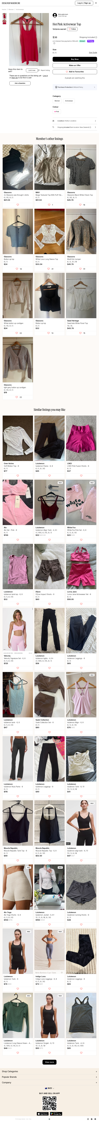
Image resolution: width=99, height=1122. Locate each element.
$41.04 (7, 200)
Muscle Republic (11, 848)
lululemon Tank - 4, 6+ (76, 1043)
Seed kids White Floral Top (77, 323)
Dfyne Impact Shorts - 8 (45, 594)
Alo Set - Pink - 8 (10, 530)
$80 (37, 727)
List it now (31, 70)
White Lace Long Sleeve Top (47, 259)
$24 (5, 264)
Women (11, 9)
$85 (69, 1048)
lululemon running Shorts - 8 (78, 915)
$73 (39, 984)
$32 (37, 328)
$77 (5, 471)
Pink (57, 111)
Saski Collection (42, 720)
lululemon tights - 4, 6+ (44, 658)
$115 (6, 792)
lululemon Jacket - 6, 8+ (45, 915)
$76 (71, 727)
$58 (37, 663)
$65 (69, 663)
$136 (6, 535)
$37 (69, 471)
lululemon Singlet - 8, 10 (45, 1043)
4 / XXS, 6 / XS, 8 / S (44, 533)
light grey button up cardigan (15, 387)
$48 (69, 920)
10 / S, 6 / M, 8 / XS (43, 917)
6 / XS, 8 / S (8, 197)
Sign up (87, 3)
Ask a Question (20, 83)
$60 (37, 599)
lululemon (40, 463)
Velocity (7, 656)
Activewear (20, 9)
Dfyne (38, 592)
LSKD (69, 463)
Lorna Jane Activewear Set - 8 (79, 594)
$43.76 (70, 328)
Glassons (8, 192)
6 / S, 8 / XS (40, 468)
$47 (5, 727)
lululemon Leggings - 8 (76, 658)
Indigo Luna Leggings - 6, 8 (46, 979)
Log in (80, 3)
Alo (5, 527)
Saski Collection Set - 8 (45, 722)
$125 (6, 663)
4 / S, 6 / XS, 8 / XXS (75, 1046)
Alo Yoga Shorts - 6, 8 (12, 915)
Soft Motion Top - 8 (11, 466)
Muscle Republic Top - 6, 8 (46, 851)
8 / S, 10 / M (72, 262)
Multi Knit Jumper (74, 259)
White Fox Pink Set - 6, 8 (76, 530)
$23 (71, 535)
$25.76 (70, 200)
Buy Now (75, 59)
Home (4, 9)
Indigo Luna (41, 976)
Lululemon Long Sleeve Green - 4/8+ (18, 1043)
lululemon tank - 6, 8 (12, 722)
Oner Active (9, 463)
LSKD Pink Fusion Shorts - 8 (78, 466)
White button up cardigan (13, 323)
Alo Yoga (7, 912)
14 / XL (70, 326)
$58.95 (70, 599)
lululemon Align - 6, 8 (75, 722)
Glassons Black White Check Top (80, 195)
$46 (8, 1048)
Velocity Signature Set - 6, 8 (14, 658)
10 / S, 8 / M (72, 789)
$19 (5, 392)
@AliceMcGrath (63, 14)
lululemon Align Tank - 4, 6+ (46, 530)
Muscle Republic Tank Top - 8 (15, 851)
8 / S (37, 197)
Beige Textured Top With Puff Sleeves (50, 195)
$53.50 (39, 856)
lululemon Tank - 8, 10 (75, 787)
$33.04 (39, 264)
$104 (8, 920)
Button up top (9, 259)
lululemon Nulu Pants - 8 (13, 787)
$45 (37, 471)
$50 (39, 1048)
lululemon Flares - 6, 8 (44, 466)
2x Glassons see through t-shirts (16, 195)
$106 (40, 920)
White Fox (71, 527)
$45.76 (70, 264)
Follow (73, 29)
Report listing (44, 70)
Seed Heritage (73, 321)
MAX (38, 192)
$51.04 (39, 200)
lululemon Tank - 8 (11, 979)
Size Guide (93, 52)
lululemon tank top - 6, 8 (13, 594)
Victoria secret (59, 29)
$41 (68, 792)
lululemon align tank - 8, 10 (77, 851)
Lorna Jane (72, 592)
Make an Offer (75, 65)
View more (49, 1062)
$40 (37, 792)
